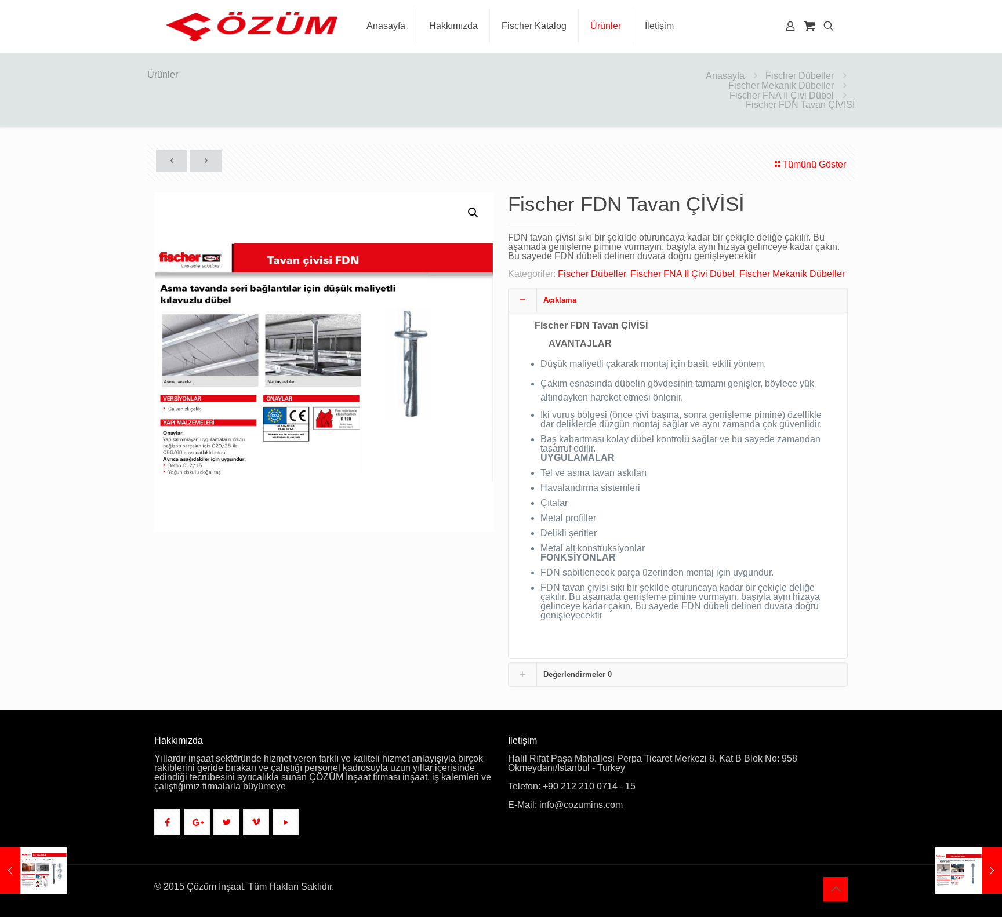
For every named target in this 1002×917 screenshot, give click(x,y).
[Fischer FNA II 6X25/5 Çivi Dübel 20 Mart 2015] (33, 870)
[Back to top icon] (835, 889)
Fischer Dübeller (799, 76)
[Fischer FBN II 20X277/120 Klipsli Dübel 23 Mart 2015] (968, 870)
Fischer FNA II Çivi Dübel (781, 95)
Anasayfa (725, 76)
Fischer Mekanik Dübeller (781, 85)
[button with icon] (167, 822)
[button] (473, 212)
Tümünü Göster (814, 164)
